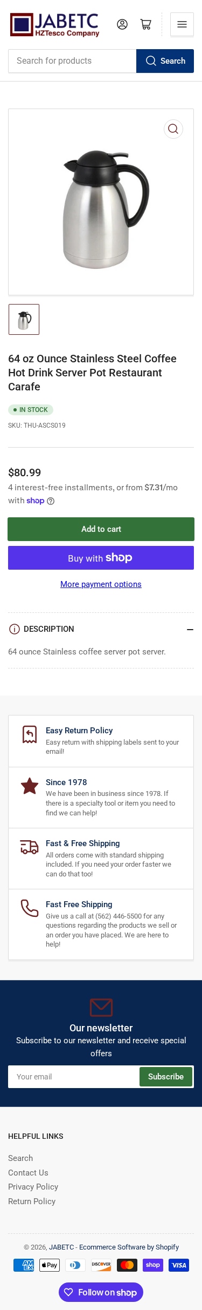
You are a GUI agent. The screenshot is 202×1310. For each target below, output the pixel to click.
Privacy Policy (33, 1187)
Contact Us (28, 1173)
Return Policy (31, 1201)
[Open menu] (182, 24)
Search (173, 61)
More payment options (101, 584)
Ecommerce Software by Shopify (129, 1247)
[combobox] (101, 61)
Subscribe (166, 1077)
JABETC (61, 1247)
